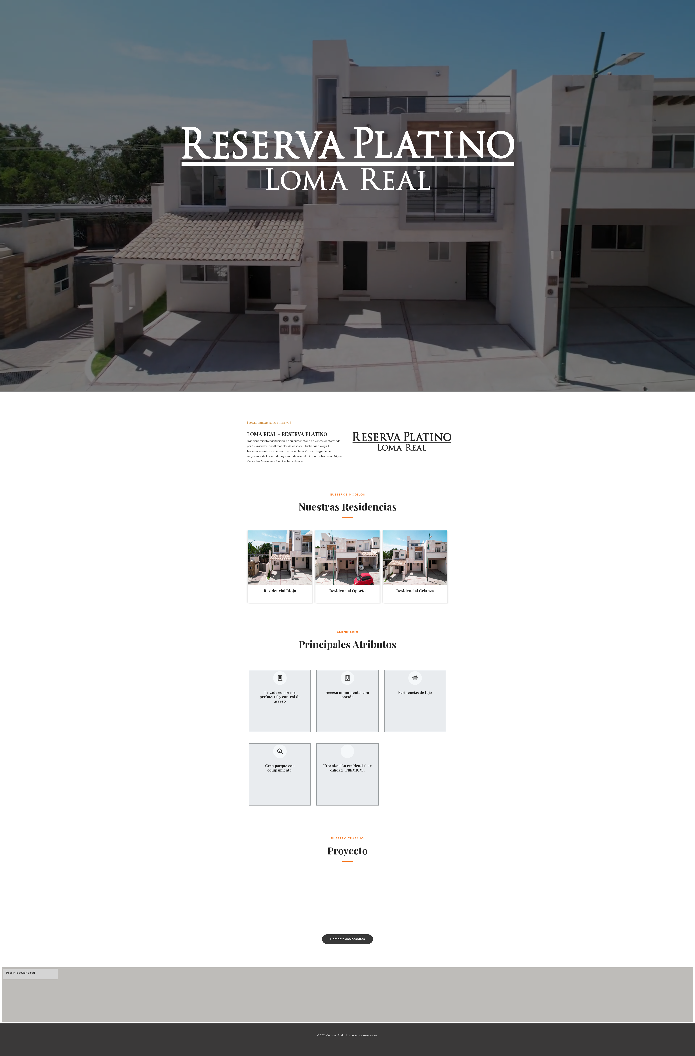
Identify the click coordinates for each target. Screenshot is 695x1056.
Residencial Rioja (280, 590)
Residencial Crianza (415, 590)
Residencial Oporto (347, 590)
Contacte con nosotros (347, 939)
